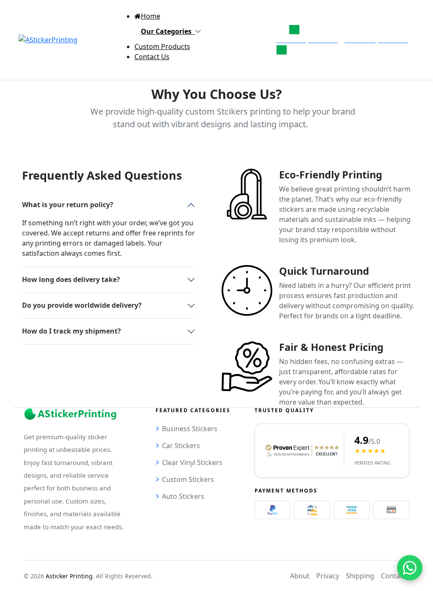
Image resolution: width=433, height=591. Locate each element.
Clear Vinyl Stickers (192, 462)
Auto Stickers (183, 496)
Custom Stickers (188, 479)
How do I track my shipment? (71, 331)
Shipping (360, 575)
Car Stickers (181, 445)
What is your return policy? (67, 204)
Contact (393, 575)
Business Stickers (189, 428)
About (300, 575)
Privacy (327, 575)
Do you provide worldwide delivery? (82, 305)
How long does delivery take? (71, 279)
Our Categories (168, 31)
